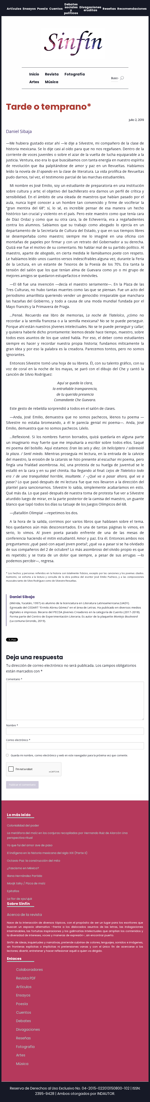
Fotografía (75, 74)
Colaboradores (29, 969)
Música (51, 81)
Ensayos (29, 9)
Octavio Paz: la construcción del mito (33, 861)
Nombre (12, 725)
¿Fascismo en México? (23, 868)
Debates (23, 1020)
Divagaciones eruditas (90, 8)
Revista (52, 74)
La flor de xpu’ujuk (19, 899)
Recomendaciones (132, 9)
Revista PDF (26, 978)
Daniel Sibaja (19, 131)
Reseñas (109, 9)
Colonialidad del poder (23, 825)
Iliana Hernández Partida (24, 876)
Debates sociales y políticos (71, 8)
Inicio (34, 74)
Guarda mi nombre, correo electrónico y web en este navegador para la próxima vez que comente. (69, 755)
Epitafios (13, 891)
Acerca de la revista (24, 914)
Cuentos (56, 9)
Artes (34, 81)
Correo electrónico (18, 740)
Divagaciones (28, 1029)
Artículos (14, 9)
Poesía (42, 9)
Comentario (14, 679)
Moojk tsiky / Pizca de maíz (26, 883)
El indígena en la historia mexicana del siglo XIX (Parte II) (47, 853)
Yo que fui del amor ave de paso (29, 845)
